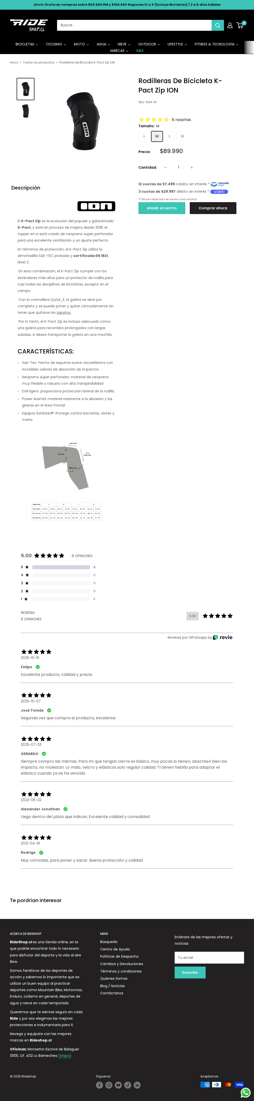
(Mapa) (64, 1055)
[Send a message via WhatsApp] (246, 1093)
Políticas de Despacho (119, 956)
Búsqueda (108, 941)
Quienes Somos (113, 978)
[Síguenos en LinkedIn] (137, 1085)
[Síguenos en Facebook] (99, 1085)
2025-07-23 (31, 744)
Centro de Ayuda (115, 949)
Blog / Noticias (112, 985)
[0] (240, 25)
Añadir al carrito (162, 208)
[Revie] (222, 637)
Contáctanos (111, 993)
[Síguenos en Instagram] (108, 1085)
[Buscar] (218, 25)
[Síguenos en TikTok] (127, 1085)
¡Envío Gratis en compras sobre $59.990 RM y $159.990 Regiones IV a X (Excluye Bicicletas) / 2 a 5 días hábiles (127, 4)
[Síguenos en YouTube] (118, 1085)
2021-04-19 (30, 843)
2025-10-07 (31, 701)
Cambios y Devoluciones (121, 963)
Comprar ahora (213, 208)
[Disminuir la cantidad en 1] (165, 167)
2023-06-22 (31, 799)
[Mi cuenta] (229, 25)
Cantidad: (147, 167)
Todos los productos (39, 62)
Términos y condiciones (121, 971)
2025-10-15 (30, 657)
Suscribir (190, 972)
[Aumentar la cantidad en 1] (192, 167)
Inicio (14, 62)
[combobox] (134, 25)
